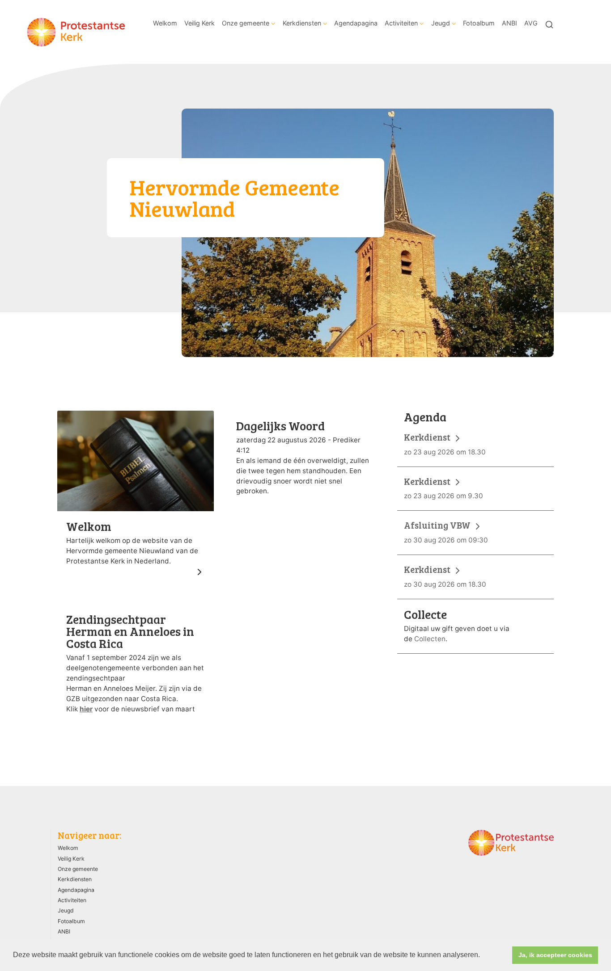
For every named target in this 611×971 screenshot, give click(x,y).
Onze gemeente (245, 23)
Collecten (430, 639)
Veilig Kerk (199, 23)
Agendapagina (356, 23)
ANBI (509, 23)
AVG (531, 23)
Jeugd (440, 23)
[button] (483, 955)
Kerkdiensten (302, 23)
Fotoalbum (479, 23)
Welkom (165, 23)
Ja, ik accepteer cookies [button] (555, 954)
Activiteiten (401, 23)
